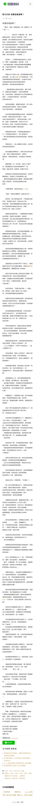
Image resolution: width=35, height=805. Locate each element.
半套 (6, 771)
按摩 (22, 771)
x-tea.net (14, 738)
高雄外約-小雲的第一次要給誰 (15, 778)
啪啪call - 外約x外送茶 (25, 795)
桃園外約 (30, 266)
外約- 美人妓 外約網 (9, 795)
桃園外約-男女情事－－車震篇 (15, 776)
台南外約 (17, 77)
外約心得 (17, 771)
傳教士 (7, 773)
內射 (12, 773)
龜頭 (3, 599)
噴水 (16, 773)
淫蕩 (21, 773)
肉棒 (25, 773)
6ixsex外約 (29, 792)
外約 (26, 189)
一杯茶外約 (6, 792)
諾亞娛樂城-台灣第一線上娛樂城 (15, 765)
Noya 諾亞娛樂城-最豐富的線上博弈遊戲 (17, 763)
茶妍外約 (17, 792)
